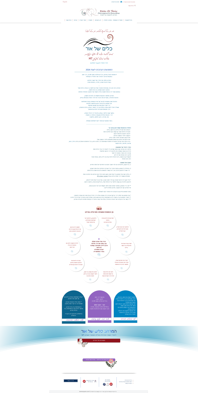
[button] (98, 20)
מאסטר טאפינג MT (102, 176)
